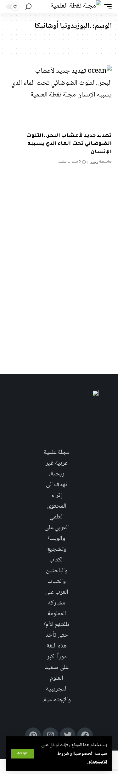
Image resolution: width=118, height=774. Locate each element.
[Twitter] (68, 735)
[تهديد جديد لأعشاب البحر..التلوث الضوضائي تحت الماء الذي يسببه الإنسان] (59, 97)
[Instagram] (50, 735)
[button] (22, 754)
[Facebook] (85, 735)
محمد (94, 162)
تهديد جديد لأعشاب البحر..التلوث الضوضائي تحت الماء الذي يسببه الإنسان (69, 144)
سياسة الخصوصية (89, 754)
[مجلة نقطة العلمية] (76, 6)
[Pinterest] (33, 735)
